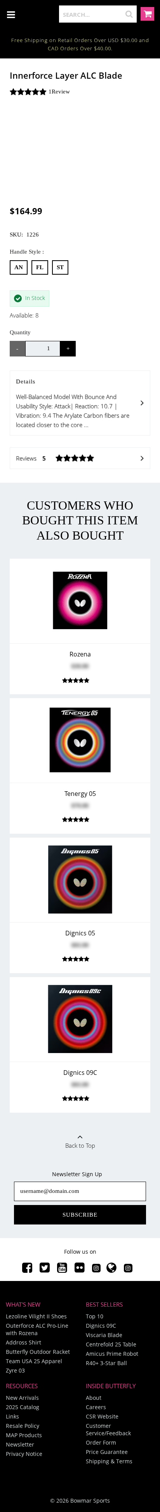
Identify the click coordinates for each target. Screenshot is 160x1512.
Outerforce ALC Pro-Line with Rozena (37, 1329)
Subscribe (80, 1215)
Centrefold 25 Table (111, 1344)
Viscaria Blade (104, 1335)
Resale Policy (22, 1425)
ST (60, 267)
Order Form (101, 1442)
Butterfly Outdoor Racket (38, 1351)
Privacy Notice (24, 1453)
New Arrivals (22, 1397)
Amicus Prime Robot (112, 1353)
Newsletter (20, 1444)
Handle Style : (27, 252)
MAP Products (24, 1435)
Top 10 (94, 1316)
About (93, 1397)
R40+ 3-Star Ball (106, 1363)
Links (12, 1416)
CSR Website (102, 1416)
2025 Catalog (22, 1407)
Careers (96, 1407)
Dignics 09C (101, 1325)
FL (39, 267)
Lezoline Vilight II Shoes (36, 1316)
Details (72, 403)
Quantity (20, 332)
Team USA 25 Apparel (34, 1361)
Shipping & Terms (109, 1461)
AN (18, 267)
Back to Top (80, 1145)
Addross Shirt (23, 1342)
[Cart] (147, 15)
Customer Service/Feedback (108, 1429)
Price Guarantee (107, 1452)
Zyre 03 (15, 1370)
